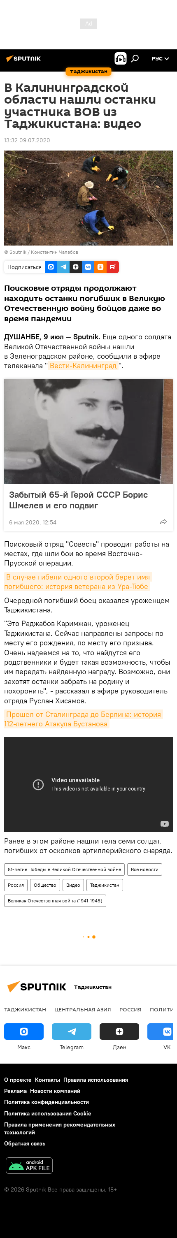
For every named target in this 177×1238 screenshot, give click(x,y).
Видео (73, 885)
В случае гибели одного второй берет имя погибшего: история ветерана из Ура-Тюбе (78, 581)
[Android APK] (29, 1166)
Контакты (47, 1079)
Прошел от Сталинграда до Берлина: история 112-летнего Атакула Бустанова (83, 718)
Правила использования (95, 1079)
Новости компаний (55, 1090)
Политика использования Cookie (47, 1113)
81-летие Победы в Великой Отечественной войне (64, 869)
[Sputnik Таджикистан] (24, 61)
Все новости (144, 869)
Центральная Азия (82, 1009)
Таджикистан (104, 885)
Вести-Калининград (83, 365)
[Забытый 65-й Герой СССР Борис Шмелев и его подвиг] (88, 431)
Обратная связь (24, 1143)
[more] (163, 521)
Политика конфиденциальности (46, 1102)
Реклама (15, 1090)
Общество (45, 885)
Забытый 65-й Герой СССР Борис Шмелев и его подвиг (78, 499)
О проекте (18, 1079)
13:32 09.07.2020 (27, 140)
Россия (16, 885)
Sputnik (18, 252)
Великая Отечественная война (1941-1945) (55, 900)
